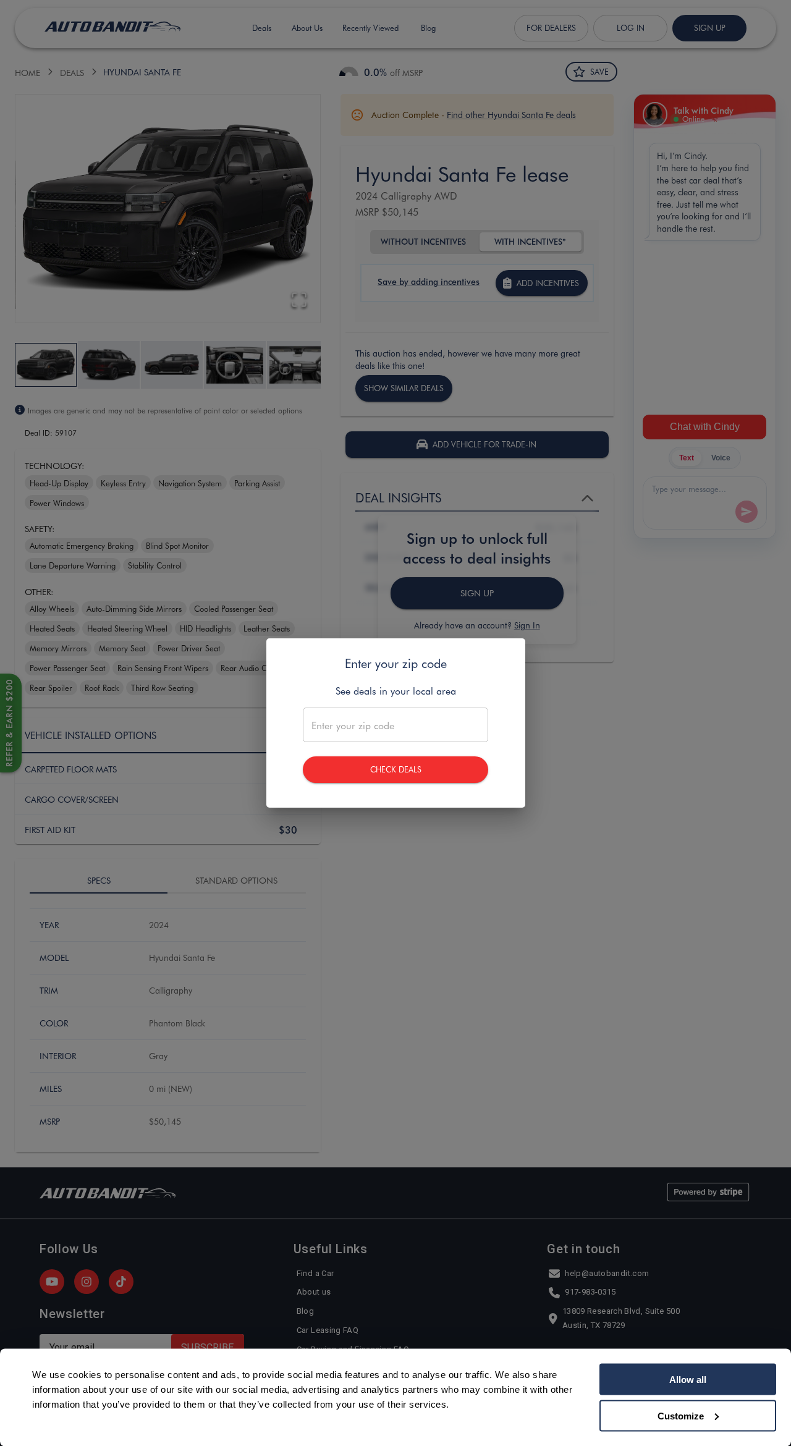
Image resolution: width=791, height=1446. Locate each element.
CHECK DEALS (395, 769)
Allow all (687, 1379)
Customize (681, 1415)
